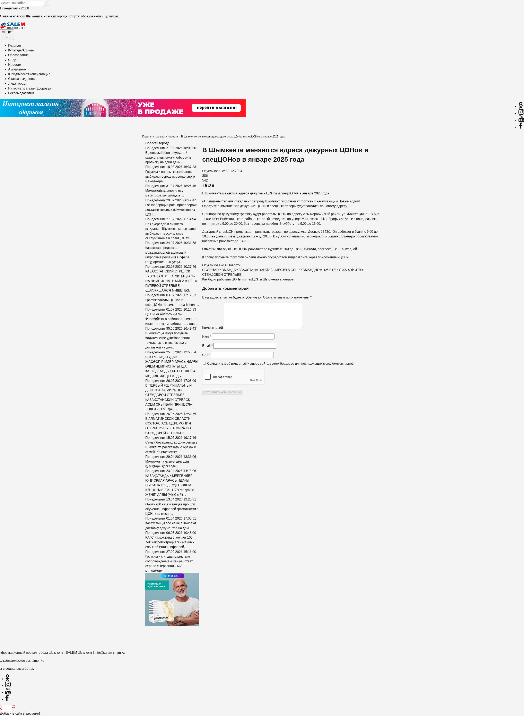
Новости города (157, 143)
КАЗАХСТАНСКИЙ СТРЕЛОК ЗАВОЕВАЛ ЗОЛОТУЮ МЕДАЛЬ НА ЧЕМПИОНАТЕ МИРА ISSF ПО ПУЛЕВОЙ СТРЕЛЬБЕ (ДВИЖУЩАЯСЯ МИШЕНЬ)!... (171, 281)
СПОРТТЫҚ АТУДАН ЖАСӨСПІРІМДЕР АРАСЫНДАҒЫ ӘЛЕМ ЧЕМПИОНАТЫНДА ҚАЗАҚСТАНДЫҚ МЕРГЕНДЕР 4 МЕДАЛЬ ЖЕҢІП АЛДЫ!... (171, 366)
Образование (18, 55)
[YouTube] (521, 120)
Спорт (13, 60)
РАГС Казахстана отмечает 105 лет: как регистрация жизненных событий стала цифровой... (169, 542)
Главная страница (153, 136)
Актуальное (17, 69)
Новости (14, 64)
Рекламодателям (21, 93)
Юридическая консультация (29, 74)
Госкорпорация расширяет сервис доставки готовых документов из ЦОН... (171, 209)
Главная (14, 45)
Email (207, 345)
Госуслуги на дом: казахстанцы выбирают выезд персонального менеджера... (170, 176)
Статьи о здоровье (22, 79)
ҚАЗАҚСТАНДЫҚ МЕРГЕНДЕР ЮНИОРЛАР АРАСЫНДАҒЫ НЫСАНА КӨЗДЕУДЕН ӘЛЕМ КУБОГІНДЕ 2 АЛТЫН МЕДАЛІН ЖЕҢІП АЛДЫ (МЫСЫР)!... (170, 485)
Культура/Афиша (21, 50)
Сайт (206, 355)
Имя (206, 336)
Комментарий (212, 327)
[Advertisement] (123, 636)
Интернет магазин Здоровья (29, 88)
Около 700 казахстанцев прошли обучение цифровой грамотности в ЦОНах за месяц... (172, 509)
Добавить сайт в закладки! (20, 713)
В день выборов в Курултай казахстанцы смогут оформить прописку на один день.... (168, 157)
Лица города (17, 83)
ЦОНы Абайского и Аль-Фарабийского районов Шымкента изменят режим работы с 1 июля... (171, 318)
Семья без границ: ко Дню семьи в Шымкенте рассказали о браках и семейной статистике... (171, 447)
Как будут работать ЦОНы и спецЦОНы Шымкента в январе (248, 279)
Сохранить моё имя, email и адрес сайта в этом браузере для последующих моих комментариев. (281, 363)
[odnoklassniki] (520, 106)
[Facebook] (520, 127)
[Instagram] (521, 113)
